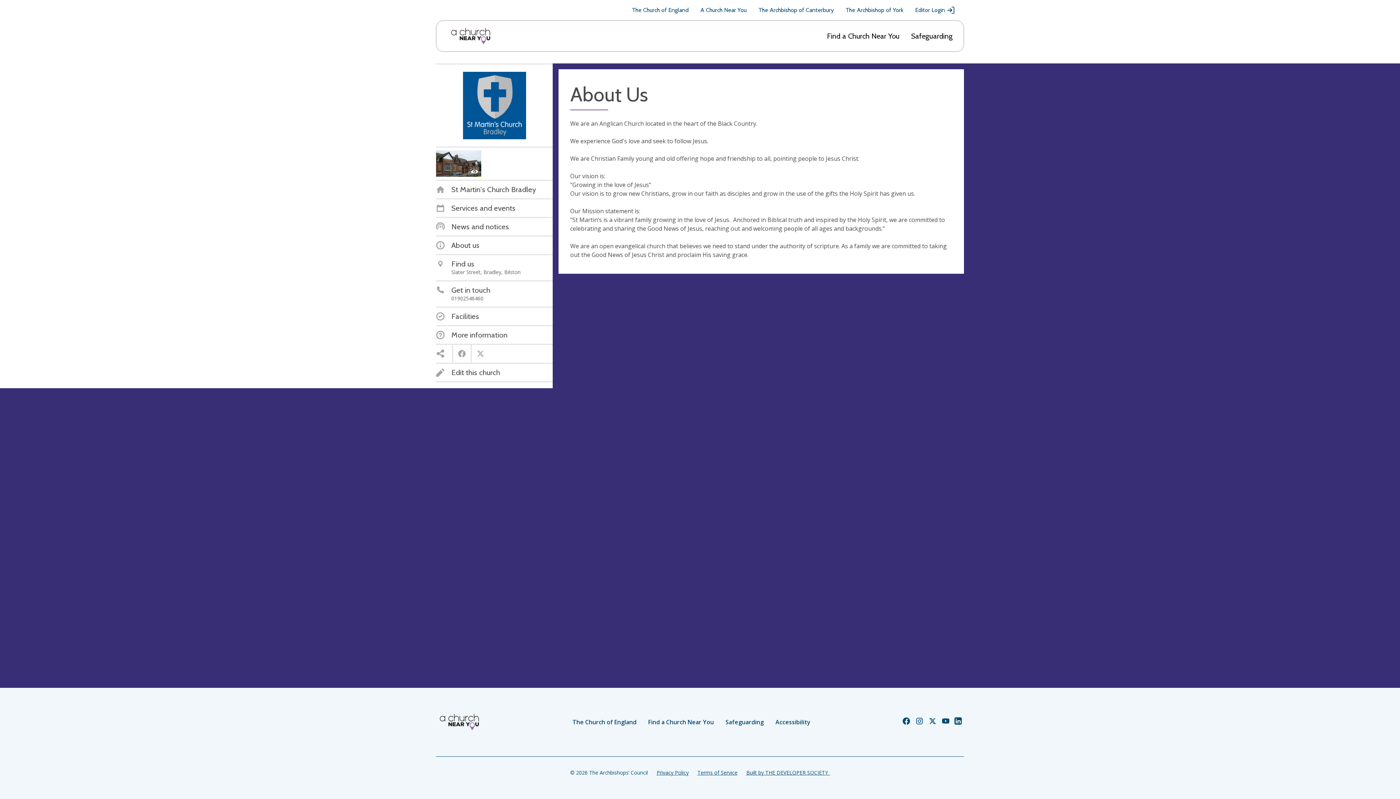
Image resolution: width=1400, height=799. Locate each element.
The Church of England (660, 10)
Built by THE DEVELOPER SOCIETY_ (788, 772)
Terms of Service (717, 772)
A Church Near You (723, 10)
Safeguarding (932, 36)
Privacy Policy (673, 772)
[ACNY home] (470, 36)
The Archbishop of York (874, 10)
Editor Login (930, 10)
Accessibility (792, 722)
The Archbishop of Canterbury (796, 10)
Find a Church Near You (863, 36)
